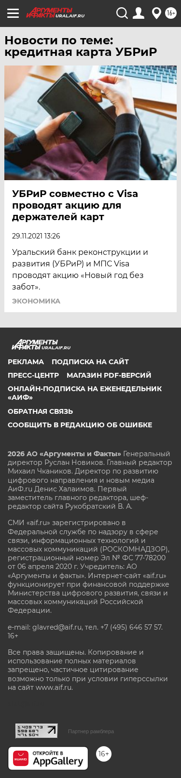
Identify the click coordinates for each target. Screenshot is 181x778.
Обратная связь (40, 411)
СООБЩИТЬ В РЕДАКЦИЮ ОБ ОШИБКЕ (80, 425)
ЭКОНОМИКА (36, 301)
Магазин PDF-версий (109, 375)
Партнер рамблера (91, 731)
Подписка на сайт (90, 361)
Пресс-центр (33, 375)
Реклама (26, 361)
